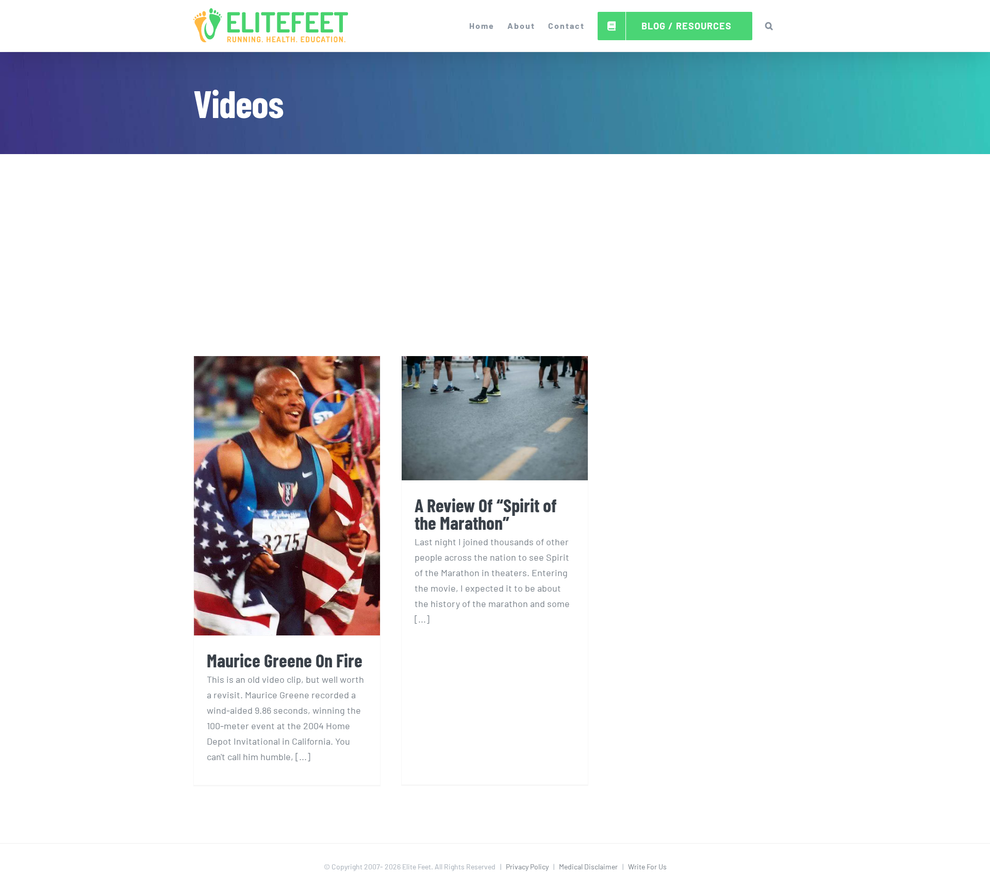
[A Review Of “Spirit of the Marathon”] (495, 418)
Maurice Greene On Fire (284, 660)
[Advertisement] (495, 232)
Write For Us (647, 866)
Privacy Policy (527, 866)
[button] (769, 26)
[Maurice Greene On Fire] (287, 495)
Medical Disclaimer (588, 866)
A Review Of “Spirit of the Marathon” (486, 513)
